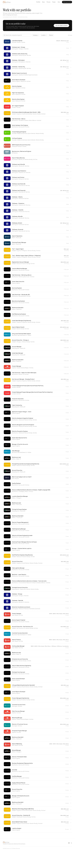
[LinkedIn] (69, 843)
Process (48, 2)
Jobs (59, 2)
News (43, 2)
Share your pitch (67, 2)
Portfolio (38, 2)
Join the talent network (61, 25)
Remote (51, 35)
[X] (71, 843)
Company (35, 35)
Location (43, 35)
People (54, 2)
